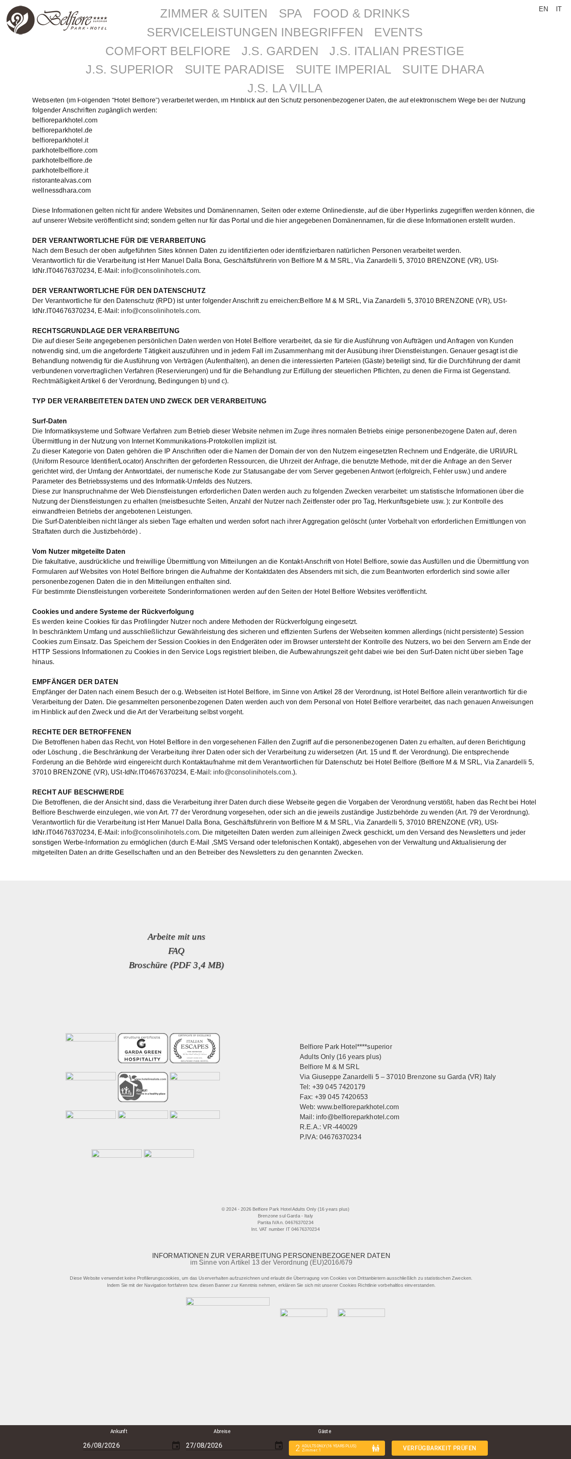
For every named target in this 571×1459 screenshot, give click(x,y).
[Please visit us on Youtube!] (306, 1197)
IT (559, 9)
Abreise (222, 1431)
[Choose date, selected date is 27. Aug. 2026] (278, 1445)
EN (543, 9)
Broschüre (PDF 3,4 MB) (176, 965)
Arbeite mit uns (176, 936)
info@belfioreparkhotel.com (357, 1116)
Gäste (324, 1431)
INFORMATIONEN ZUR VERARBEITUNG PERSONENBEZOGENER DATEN (271, 1255)
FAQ (176, 950)
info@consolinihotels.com (160, 270)
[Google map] (323, 1197)
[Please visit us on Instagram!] (289, 1197)
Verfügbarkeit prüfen (439, 1448)
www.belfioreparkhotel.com (358, 1106)
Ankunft (119, 1431)
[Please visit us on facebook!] (251, 1197)
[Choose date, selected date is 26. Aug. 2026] (176, 1445)
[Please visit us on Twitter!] (272, 1197)
